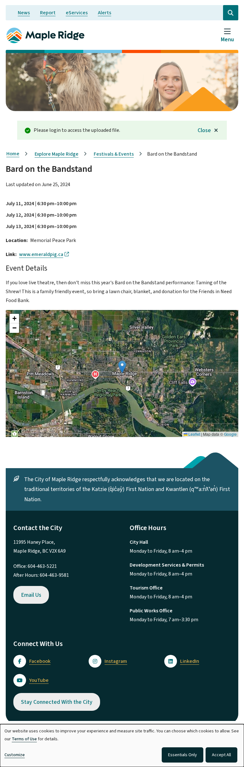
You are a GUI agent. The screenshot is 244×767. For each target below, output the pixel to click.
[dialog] (122, 745)
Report (48, 12)
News (24, 12)
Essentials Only (182, 755)
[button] (122, 366)
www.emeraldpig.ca (41, 254)
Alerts (104, 12)
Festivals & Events (114, 154)
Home (12, 153)
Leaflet (193, 434)
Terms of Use (24, 739)
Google (230, 434)
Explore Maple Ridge (56, 154)
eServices (77, 12)
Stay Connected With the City (56, 702)
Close (204, 130)
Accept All (221, 755)
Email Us (31, 595)
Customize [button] (14, 755)
